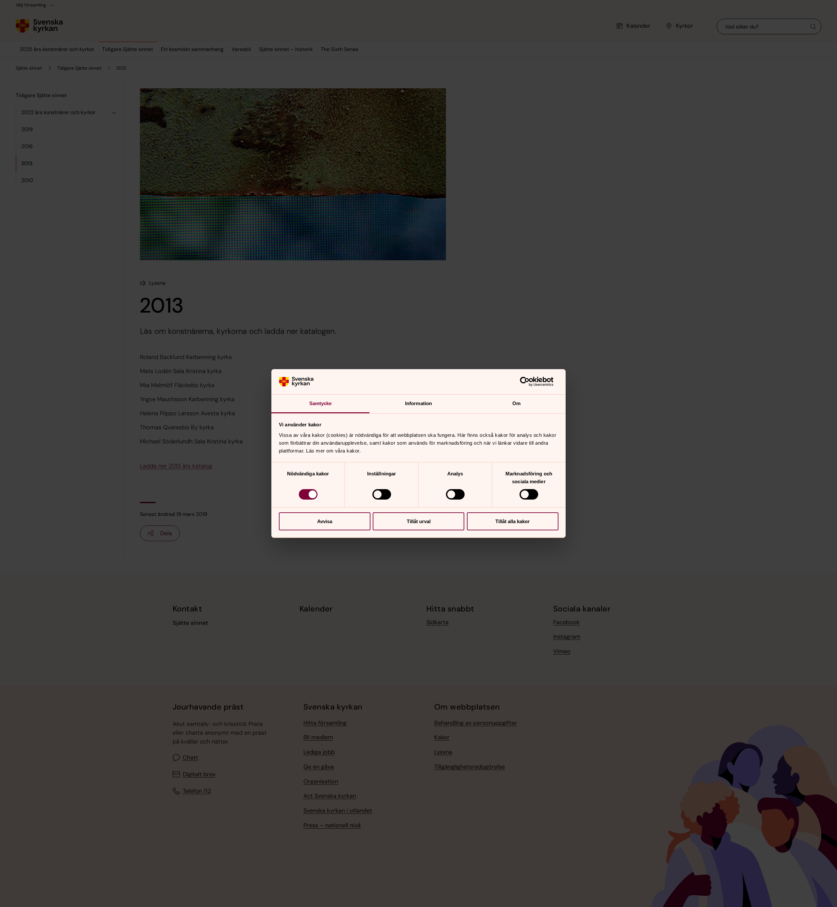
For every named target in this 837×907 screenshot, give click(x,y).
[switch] (381, 494)
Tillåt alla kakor (512, 521)
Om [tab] (516, 403)
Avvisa (324, 521)
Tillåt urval (419, 521)
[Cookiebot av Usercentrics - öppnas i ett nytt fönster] (529, 381)
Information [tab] (418, 403)
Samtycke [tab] (320, 403)
